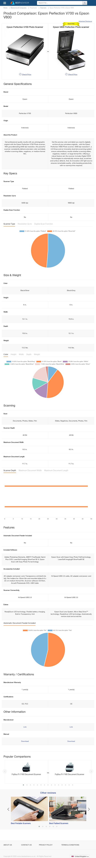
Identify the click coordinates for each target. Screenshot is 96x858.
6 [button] (41, 785)
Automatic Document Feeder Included (19, 623)
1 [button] (23, 785)
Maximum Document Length (56, 471)
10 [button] (55, 785)
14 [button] (69, 785)
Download (25, 741)
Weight (37, 354)
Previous (5, 771)
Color (6, 354)
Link (24, 727)
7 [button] (44, 785)
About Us (8, 845)
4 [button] (34, 785)
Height (13, 354)
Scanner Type (9, 224)
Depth (28, 354)
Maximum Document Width (30, 471)
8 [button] (48, 785)
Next (91, 771)
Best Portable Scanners (21, 823)
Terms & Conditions (70, 845)
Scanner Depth (10, 471)
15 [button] (72, 785)
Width (21, 354)
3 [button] (30, 785)
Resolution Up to (25, 224)
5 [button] (37, 785)
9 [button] (51, 785)
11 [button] (58, 785)
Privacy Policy (45, 845)
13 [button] (65, 785)
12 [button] (62, 785)
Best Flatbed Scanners (58, 823)
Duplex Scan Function (43, 224)
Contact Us (26, 845)
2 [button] (27, 785)
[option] (48, 771)
